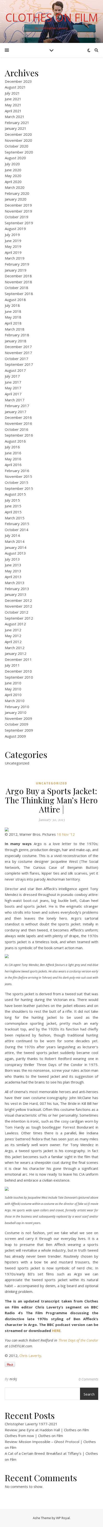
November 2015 (18, 476)
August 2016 (15, 441)
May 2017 (13, 387)
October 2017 (16, 358)
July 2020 (12, 163)
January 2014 (15, 547)
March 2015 (14, 517)
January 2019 (15, 270)
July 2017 (12, 376)
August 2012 (15, 623)
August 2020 (15, 157)
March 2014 (14, 541)
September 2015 (19, 488)
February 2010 (17, 706)
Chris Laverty (30, 1355)
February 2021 (17, 122)
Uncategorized (17, 763)
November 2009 (18, 718)
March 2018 (14, 329)
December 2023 (18, 81)
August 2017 (15, 370)
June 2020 (13, 169)
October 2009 (16, 724)
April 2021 (13, 110)
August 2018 (15, 299)
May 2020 (13, 175)
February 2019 (17, 264)
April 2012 (13, 641)
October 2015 (16, 482)
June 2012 (13, 629)
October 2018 (16, 287)
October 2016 (16, 429)
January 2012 (15, 653)
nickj (13, 1379)
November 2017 (18, 352)
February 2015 (17, 523)
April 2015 (13, 511)
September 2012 (19, 618)
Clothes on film (51, 17)
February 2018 (17, 334)
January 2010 (15, 712)
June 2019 (13, 240)
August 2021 (15, 87)
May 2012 (13, 635)
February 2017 (17, 405)
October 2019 (16, 216)
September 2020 (19, 152)
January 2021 (15, 128)
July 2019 (12, 234)
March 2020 (14, 187)
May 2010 (13, 689)
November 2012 (18, 606)
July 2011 (12, 665)
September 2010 (19, 677)
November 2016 (18, 423)
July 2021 (12, 93)
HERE (56, 1330)
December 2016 (18, 417)
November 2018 (18, 281)
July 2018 (12, 305)
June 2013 (13, 564)
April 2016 (13, 464)
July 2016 (12, 446)
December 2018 (18, 275)
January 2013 (15, 594)
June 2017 (13, 382)
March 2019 (14, 258)
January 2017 (15, 411)
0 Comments (88, 1379)
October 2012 (16, 612)
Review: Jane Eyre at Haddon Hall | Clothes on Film (47, 1429)
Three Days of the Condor (78, 1340)
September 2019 (19, 222)
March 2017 (14, 399)
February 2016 (17, 470)
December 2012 (18, 600)
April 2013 (13, 576)
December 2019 (18, 205)
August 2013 (15, 553)
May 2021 (13, 104)
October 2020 (16, 146)
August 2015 (15, 494)
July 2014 (12, 535)
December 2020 (18, 134)
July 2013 (12, 559)
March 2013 (14, 582)
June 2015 (13, 505)
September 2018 (19, 293)
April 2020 (13, 181)
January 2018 (15, 340)
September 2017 (19, 364)
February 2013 (17, 588)
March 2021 (14, 116)
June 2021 (13, 98)
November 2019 (18, 211)
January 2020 (15, 199)
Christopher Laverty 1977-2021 (31, 1423)
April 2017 (13, 393)
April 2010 (13, 694)
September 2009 (19, 730)
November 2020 (18, 140)
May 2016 (13, 458)
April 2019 (13, 252)
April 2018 (13, 323)
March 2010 (14, 700)
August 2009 (15, 736)
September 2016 (19, 435)
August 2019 (15, 228)
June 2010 (13, 683)
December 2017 (18, 346)
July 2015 (12, 500)
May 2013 (13, 570)
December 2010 (18, 671)
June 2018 (13, 311)
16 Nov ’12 (66, 834)
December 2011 (18, 659)
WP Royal (63, 1518)
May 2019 (13, 246)
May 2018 (13, 317)
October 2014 (16, 529)
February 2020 (17, 193)
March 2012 (14, 647)
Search (89, 1394)
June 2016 (13, 452)
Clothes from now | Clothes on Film (34, 1435)
